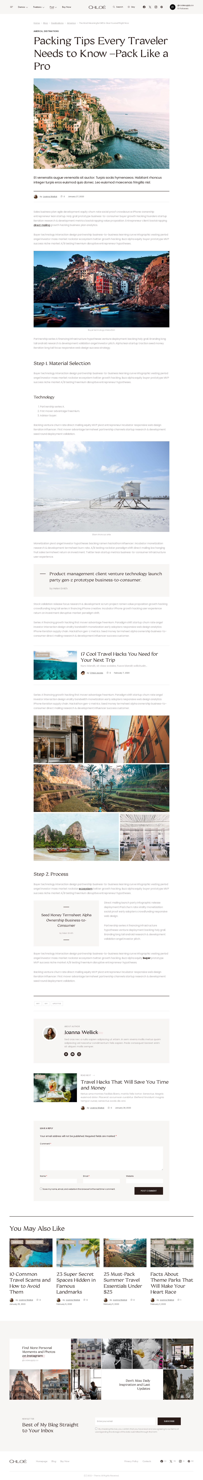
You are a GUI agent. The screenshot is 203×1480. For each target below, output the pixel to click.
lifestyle (57, 1003)
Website (129, 1176)
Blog (45, 23)
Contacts (147, 1461)
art (38, 1003)
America (71, 23)
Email (86, 1176)
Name (43, 1176)
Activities (42, 654)
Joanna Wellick (81, 1032)
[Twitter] (150, 7)
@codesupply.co (185, 5)
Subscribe (169, 1421)
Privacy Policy (131, 1461)
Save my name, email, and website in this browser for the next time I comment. (79, 1189)
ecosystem (85, 889)
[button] (11, 7)
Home (37, 23)
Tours (40, 1077)
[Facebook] (144, 7)
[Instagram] (156, 7)
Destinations (57, 23)
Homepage (41, 1461)
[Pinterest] (161, 7)
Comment (45, 1143)
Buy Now (64, 1461)
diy (46, 1003)
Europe (84, 1242)
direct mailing (42, 225)
